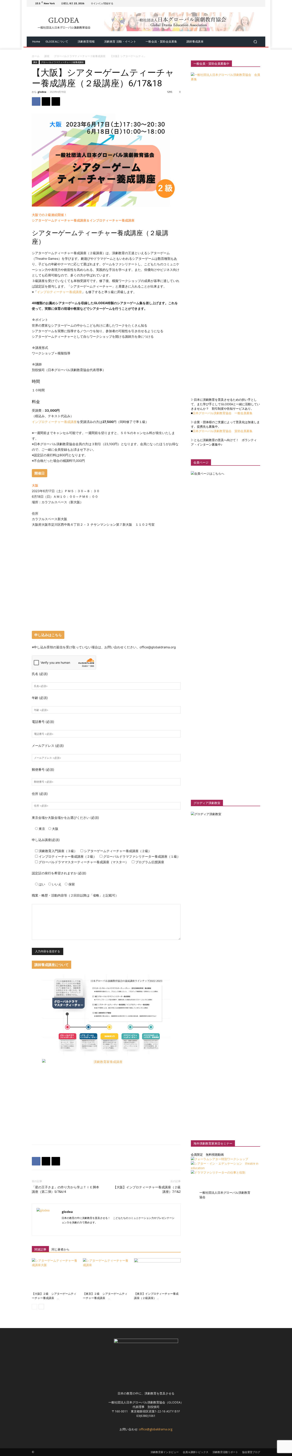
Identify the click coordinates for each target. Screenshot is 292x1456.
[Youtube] (257, 3)
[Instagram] (242, 3)
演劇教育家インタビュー (164, 1452)
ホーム (36, 56)
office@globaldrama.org (155, 1429)
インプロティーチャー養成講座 (59, 292)
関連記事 (40, 1249)
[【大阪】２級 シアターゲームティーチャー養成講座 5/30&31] (55, 1274)
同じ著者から (60, 1249)
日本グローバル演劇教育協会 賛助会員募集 (222, 431)
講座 (46, 56)
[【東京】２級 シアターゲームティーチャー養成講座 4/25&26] (106, 1274)
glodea (42, 91)
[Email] (56, 101)
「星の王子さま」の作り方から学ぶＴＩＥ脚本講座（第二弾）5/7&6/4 (65, 1189)
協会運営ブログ (251, 1452)
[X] (247, 3)
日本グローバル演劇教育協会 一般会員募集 (222, 413)
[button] (255, 42)
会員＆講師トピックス (195, 1452)
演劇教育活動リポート (225, 1452)
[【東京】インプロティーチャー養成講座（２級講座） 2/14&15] (157, 1274)
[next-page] (41, 1306)
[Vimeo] (252, 3)
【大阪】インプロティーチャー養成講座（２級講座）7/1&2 (147, 1189)
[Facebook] (237, 3)
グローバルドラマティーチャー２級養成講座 (79, 56)
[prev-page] (34, 1306)
